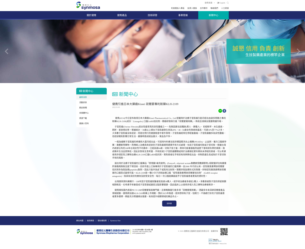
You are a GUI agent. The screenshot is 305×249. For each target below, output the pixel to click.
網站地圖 (79, 221)
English (222, 3)
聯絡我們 (214, 8)
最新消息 (83, 97)
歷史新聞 (83, 108)
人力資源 (225, 8)
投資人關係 (192, 8)
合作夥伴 (204, 8)
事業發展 (183, 15)
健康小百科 (84, 123)
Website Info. (223, 243)
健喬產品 (122, 15)
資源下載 (83, 118)
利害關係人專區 (177, 8)
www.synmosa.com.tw (138, 233)
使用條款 (90, 221)
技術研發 (152, 15)
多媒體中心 (84, 113)
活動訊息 (83, 102)
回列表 (169, 203)
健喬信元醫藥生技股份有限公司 (88, 6)
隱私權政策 (102, 221)
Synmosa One (115, 221)
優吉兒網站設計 (214, 243)
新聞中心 (213, 15)
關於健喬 (91, 15)
